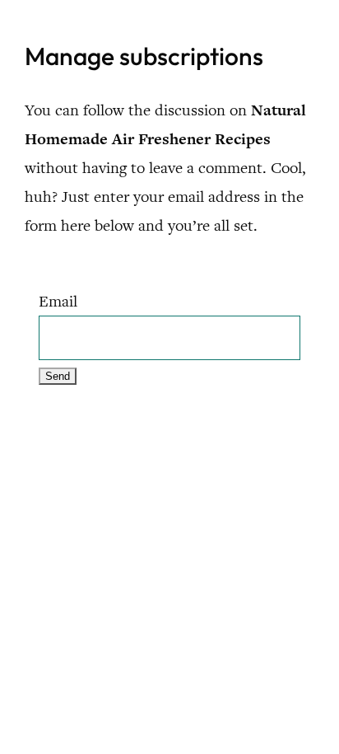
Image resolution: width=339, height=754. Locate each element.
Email (58, 301)
